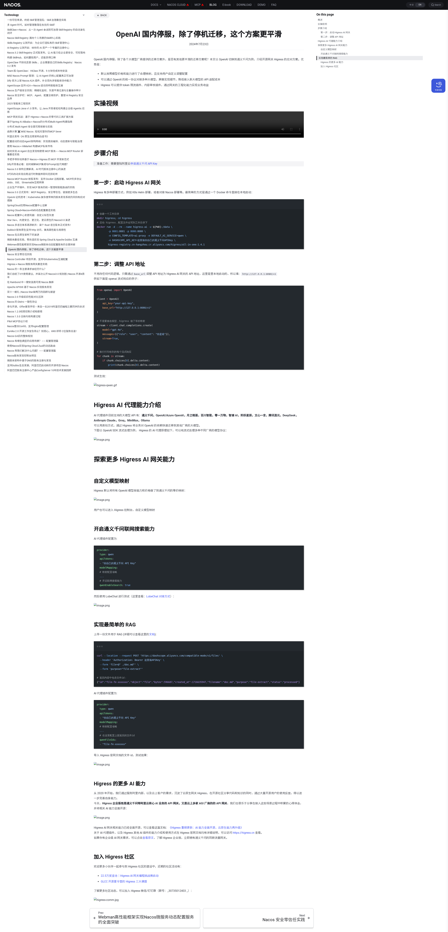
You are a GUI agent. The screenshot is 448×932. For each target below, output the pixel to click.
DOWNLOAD (244, 4)
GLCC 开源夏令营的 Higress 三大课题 (124, 881)
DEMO (261, 4)
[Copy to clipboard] (299, 209)
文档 (152, 634)
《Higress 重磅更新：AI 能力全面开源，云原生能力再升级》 (206, 827)
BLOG (213, 4)
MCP (198, 4)
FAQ (273, 4)
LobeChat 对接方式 (158, 596)
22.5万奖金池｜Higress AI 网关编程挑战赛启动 (130, 875)
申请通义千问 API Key (143, 163)
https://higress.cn (243, 832)
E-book (226, 4)
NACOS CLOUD (176, 4)
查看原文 (148, 837)
